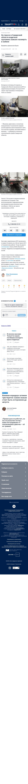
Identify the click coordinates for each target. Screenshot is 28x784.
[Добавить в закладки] (21, 54)
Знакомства (14, 20)
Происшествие (17, 280)
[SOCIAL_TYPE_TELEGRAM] (10, 230)
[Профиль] (26, 24)
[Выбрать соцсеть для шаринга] (25, 54)
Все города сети (7, 496)
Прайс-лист (5, 480)
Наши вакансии (6, 488)
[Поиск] (19, 24)
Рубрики (4, 472)
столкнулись (5, 247)
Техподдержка (6, 492)
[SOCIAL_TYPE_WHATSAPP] (23, 230)
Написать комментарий (9, 55)
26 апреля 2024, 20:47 (6, 49)
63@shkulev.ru (21, 525)
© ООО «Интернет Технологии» (14, 564)
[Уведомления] (22, 24)
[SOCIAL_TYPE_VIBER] (17, 230)
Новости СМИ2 (6, 325)
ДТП (3, 280)
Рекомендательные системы (14, 543)
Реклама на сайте (7, 476)
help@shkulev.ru (17, 529)
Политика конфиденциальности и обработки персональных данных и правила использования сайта (14, 546)
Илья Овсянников (12, 274)
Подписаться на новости (9, 464)
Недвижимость (5, 20)
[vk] (14, 506)
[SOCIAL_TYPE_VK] (4, 230)
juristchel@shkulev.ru (20, 528)
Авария (9, 280)
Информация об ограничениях (14, 539)
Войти (6, 315)
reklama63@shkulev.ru (14, 533)
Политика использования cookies (14, 541)
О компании (5, 484)
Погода (21, 20)
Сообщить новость (8, 468)
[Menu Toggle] (2, 24)
